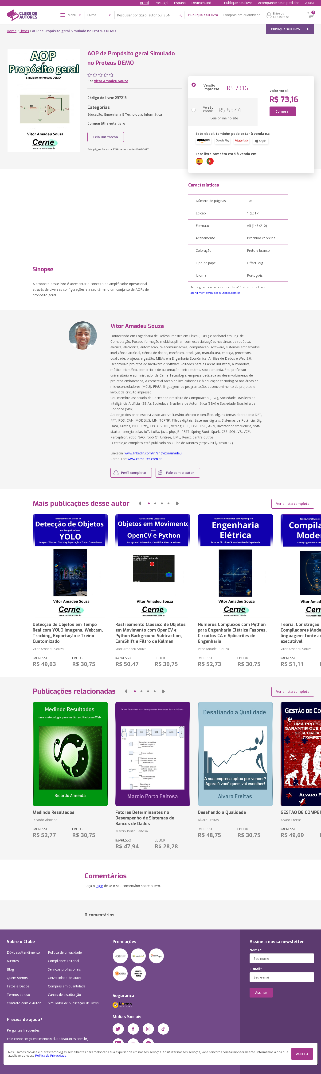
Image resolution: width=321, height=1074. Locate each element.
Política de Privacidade (51, 1056)
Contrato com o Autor (24, 1003)
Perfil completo (133, 472)
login (99, 886)
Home (11, 31)
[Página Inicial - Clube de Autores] (22, 16)
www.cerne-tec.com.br (145, 459)
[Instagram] (148, 1029)
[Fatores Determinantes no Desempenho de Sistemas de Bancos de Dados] (152, 754)
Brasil (144, 2)
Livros (24, 31)
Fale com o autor (180, 472)
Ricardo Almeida (45, 820)
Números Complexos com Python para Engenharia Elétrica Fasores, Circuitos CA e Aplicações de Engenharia (232, 633)
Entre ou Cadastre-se (281, 15)
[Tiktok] (163, 1029)
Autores (13, 961)
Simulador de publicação (73, 1003)
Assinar (261, 992)
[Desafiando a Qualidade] (235, 754)
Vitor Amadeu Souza (111, 81)
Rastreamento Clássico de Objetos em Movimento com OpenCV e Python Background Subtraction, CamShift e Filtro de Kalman (150, 633)
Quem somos (17, 977)
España (180, 2)
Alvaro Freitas (208, 820)
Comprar (282, 111)
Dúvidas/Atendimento (23, 952)
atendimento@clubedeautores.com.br (215, 292)
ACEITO (302, 1053)
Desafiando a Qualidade (222, 812)
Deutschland (201, 2)
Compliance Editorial (63, 961)
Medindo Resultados (53, 812)
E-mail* (256, 969)
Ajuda (309, 2)
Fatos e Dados (18, 986)
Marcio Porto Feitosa (131, 831)
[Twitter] (118, 1029)
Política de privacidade (65, 952)
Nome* (256, 950)
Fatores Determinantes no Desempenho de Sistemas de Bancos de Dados (144, 818)
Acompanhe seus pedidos (279, 2)
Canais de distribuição (64, 994)
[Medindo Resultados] (70, 754)
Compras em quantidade (241, 15)
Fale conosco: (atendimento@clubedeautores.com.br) (47, 1038)
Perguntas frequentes (23, 1030)
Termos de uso (18, 994)
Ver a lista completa (292, 503)
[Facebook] (133, 1029)
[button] (140, 503)
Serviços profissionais (64, 969)
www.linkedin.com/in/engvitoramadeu (153, 453)
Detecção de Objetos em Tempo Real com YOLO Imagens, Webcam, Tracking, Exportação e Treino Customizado (68, 633)
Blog (10, 969)
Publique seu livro (238, 2)
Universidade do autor (65, 977)
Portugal (161, 2)
